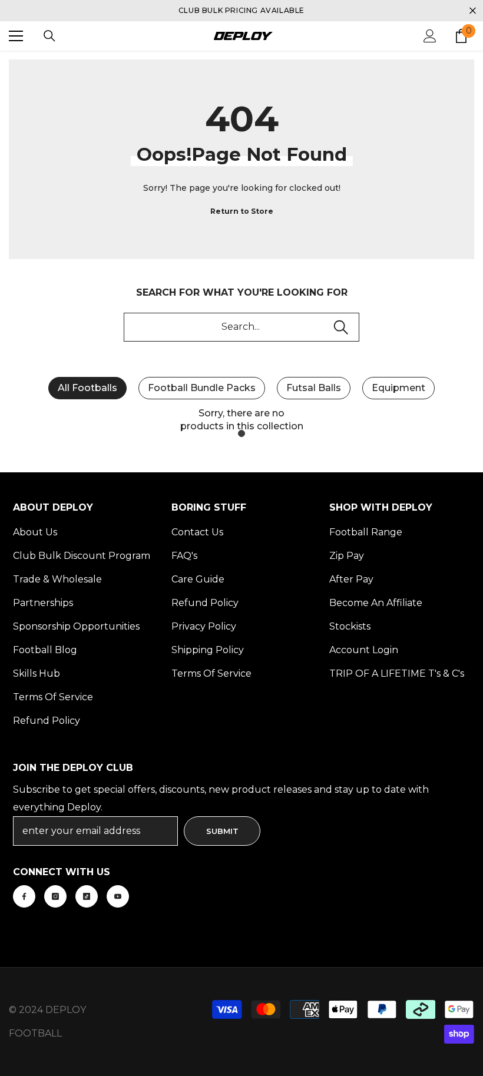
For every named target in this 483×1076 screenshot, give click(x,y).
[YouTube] (118, 896)
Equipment (398, 387)
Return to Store (241, 211)
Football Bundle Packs (202, 387)
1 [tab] (241, 433)
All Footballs (87, 387)
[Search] (49, 36)
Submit (222, 831)
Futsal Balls (313, 387)
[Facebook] (24, 896)
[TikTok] (86, 896)
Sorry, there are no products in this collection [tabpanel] (241, 420)
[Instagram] (55, 896)
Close (472, 10)
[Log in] (430, 35)
